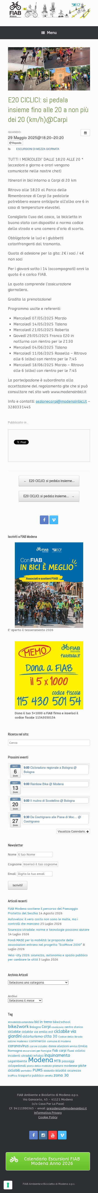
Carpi (46, 1027)
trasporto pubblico (31, 1075)
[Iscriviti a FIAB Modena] (49, 585)
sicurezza (74, 1070)
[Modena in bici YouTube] (52, 1135)
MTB (57, 1061)
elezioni (63, 1046)
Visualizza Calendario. (72, 831)
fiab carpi (59, 1051)
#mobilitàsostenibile (21, 1022)
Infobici (39, 1055)
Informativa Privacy (48, 1112)
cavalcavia (58, 1027)
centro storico (73, 1027)
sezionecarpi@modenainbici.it (61, 401)
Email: (12, 874)
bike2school (61, 1022)
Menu (52, 33)
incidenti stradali (20, 1056)
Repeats (16, 142)
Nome (12, 854)
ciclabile (14, 1032)
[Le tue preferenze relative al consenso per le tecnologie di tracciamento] (8, 1185)
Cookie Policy (47, 1117)
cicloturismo (33, 1036)
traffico (12, 1075)
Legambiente (17, 1061)
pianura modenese (65, 1065)
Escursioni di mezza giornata (37, 149)
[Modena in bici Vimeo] (53, 519)
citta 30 (50, 1036)
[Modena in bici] (49, 9)
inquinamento (57, 1055)
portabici (26, 1070)
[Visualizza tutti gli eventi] (85, 132)
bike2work (18, 1026)
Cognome (15, 864)
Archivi (12, 996)
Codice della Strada (70, 1036)
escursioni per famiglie (37, 1050)
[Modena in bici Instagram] (43, 1135)
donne (52, 1046)
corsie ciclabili (38, 1046)
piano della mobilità (39, 1065)
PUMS (38, 1070)
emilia (73, 1046)
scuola (60, 1070)
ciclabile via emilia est (37, 1031)
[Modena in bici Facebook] (44, 519)
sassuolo (49, 1070)
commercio (37, 1041)
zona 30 (61, 1075)
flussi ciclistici (76, 1050)
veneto (48, 1075)
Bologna (35, 1027)
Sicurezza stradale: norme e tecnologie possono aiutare (48, 929)
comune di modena (59, 1041)
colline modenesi (18, 1041)
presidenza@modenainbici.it (67, 1108)
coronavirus (18, 1046)
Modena (40, 1060)
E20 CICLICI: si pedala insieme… (49, 481)
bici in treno (43, 1022)
